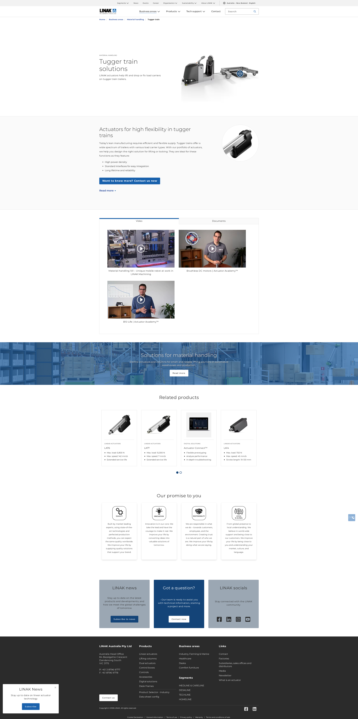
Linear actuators (148, 654)
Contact (223, 654)
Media (222, 671)
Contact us (108, 698)
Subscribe (30, 706)
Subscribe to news (124, 619)
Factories (224, 658)
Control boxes (147, 667)
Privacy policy (186, 717)
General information (154, 717)
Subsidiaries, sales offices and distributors (235, 665)
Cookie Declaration (135, 717)
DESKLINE (185, 690)
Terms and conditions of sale (218, 717)
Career (156, 3)
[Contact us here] (351, 517)
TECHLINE (185, 694)
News (136, 3)
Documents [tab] (219, 221)
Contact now (179, 619)
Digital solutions (148, 681)
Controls (144, 672)
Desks (182, 663)
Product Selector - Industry (154, 692)
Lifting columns (148, 658)
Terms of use (171, 717)
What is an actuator (230, 680)
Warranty (199, 717)
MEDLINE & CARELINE (191, 685)
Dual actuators (147, 663)
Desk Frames (146, 686)
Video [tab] (139, 221)
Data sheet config (149, 696)
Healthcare (185, 658)
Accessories (145, 677)
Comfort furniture (189, 667)
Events (146, 3)
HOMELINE (185, 699)
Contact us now (129, 180)
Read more (106, 190)
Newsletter (225, 675)
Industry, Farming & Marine (194, 654)
